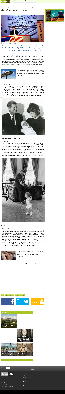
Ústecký (25, 367)
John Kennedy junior (10, 295)
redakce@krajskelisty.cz (37, 263)
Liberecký (29, 367)
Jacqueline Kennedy (20, 295)
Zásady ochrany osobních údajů (29, 391)
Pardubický (40, 367)
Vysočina (44, 367)
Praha (4, 367)
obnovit (37, 1)
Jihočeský (12, 367)
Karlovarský (21, 367)
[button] (18, 2)
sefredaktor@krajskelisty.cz (27, 377)
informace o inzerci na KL (27, 387)
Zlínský (32, 369)
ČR (1, 367)
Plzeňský (16, 367)
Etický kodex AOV (38, 391)
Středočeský (8, 367)
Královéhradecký (35, 367)
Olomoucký (55, 367)
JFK (2, 295)
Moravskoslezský (60, 367)
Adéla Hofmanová (9, 291)
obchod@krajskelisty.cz (27, 382)
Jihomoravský (49, 367)
